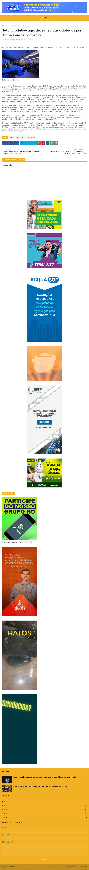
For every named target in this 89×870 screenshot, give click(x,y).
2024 (44, 809)
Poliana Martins (9, 40)
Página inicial (7, 26)
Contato (84, 867)
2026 (45, 817)
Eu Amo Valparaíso (17, 137)
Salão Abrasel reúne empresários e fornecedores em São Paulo (40, 786)
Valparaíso (17, 26)
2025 (45, 813)
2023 (45, 805)
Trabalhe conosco (71, 867)
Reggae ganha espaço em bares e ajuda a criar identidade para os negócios (45, 777)
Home (53, 867)
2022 (44, 801)
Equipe (60, 867)
